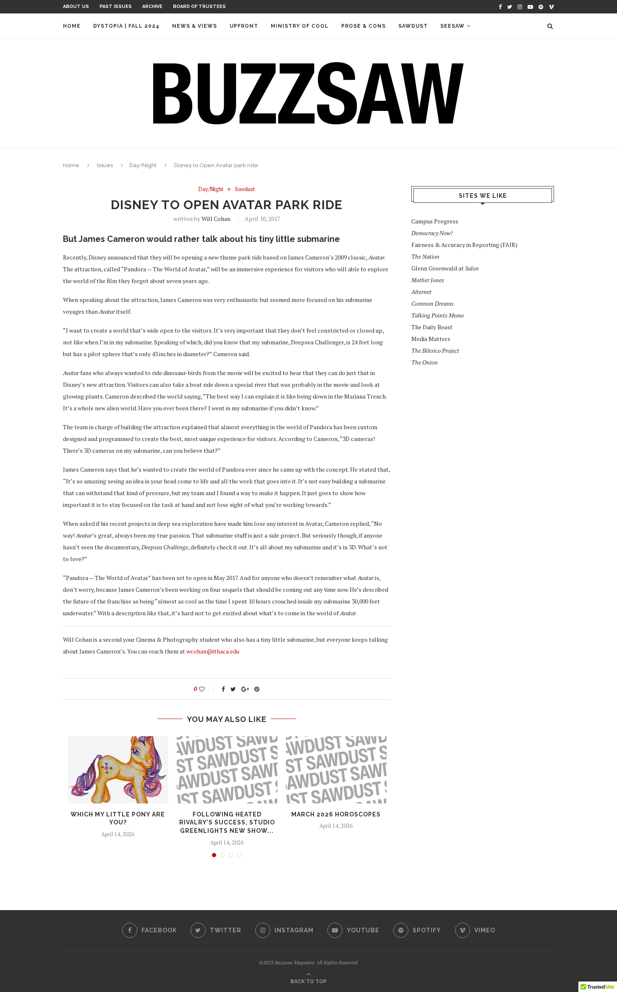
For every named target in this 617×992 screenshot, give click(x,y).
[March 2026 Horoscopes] (336, 769)
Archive (152, 6)
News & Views (194, 26)
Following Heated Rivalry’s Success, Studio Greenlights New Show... (227, 822)
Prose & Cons (363, 26)
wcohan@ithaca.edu (212, 651)
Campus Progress (434, 221)
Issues (105, 165)
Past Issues (115, 6)
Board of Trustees (199, 6)
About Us (76, 6)
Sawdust (413, 26)
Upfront (244, 26)
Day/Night (143, 165)
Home (72, 26)
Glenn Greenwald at (445, 268)
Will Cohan (215, 219)
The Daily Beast (431, 327)
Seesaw (452, 26)
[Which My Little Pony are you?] (118, 769)
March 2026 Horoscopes (336, 814)
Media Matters (430, 339)
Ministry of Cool (300, 26)
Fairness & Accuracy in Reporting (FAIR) (464, 245)
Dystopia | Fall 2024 (126, 26)
